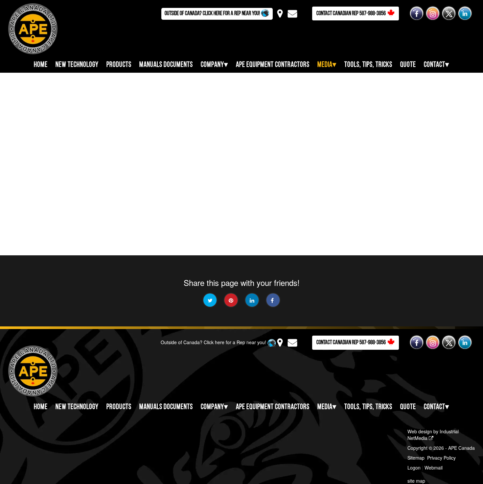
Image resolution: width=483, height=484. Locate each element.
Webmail (434, 467)
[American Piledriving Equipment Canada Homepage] (29, 28)
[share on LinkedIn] (252, 300)
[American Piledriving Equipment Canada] (29, 370)
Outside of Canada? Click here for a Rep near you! (213, 14)
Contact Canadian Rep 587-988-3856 (351, 14)
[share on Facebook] (273, 300)
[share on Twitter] (210, 300)
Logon (414, 467)
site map (416, 480)
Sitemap (416, 457)
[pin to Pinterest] (231, 300)
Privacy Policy (441, 457)
